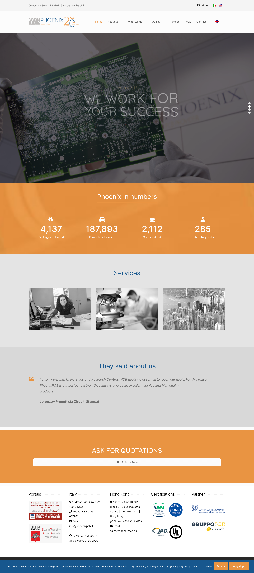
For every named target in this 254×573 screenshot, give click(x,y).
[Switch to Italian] (214, 5)
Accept (221, 566)
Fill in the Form (129, 462)
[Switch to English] (221, 5)
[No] (249, 566)
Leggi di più (239, 566)
